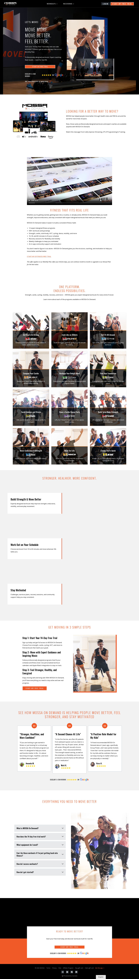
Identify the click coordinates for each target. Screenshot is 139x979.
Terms (48, 968)
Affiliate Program (68, 968)
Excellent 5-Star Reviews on (39, 75)
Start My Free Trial (35, 688)
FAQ (59, 968)
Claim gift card (89, 968)
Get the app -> (99, 968)
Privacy (54, 968)
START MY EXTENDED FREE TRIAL (39, 256)
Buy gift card (79, 968)
